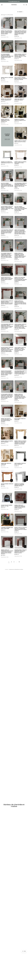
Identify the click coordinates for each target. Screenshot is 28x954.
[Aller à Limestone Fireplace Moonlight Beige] (21, 91)
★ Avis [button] (27, 478)
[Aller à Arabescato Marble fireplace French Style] (21, 111)
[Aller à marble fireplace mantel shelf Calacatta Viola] (21, 133)
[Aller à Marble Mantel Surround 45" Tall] (7, 70)
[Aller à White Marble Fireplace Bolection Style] (21, 455)
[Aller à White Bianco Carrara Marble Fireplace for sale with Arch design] (21, 70)
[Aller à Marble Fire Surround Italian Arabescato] (7, 91)
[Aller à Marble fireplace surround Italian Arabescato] (7, 111)
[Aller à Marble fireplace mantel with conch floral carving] (21, 154)
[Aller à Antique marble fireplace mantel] (7, 476)
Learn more (7, 139)
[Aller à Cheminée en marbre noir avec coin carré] (7, 520)
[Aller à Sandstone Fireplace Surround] (7, 455)
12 (19, 561)
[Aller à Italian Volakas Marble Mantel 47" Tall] (7, 497)
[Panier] (26, 5)
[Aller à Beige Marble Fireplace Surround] (21, 411)
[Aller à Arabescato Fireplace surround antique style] (7, 154)
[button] (2, 5)
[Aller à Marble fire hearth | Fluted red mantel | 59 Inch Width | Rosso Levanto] (7, 411)
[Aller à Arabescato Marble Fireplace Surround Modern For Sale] (21, 476)
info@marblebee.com (15, 1)
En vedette (19, 11)
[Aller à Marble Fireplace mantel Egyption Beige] (7, 433)
